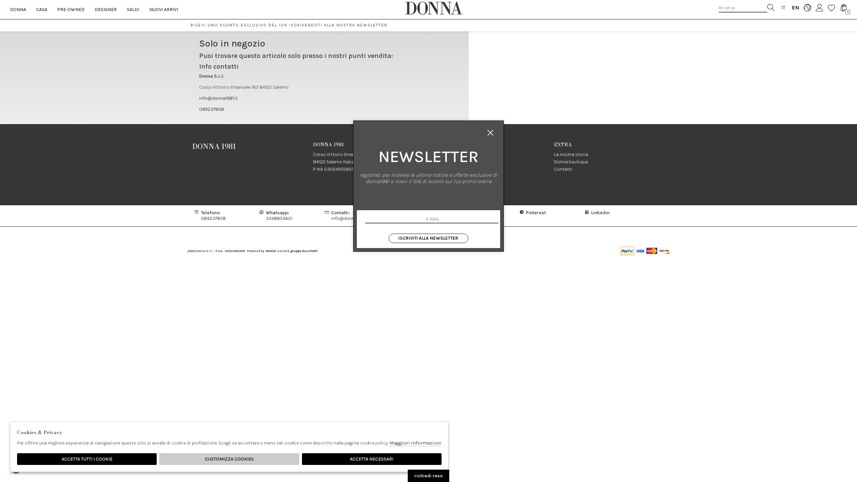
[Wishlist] (831, 7)
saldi (133, 9)
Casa (41, 9)
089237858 (211, 109)
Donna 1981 (214, 146)
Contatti (563, 169)
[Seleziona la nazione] (807, 7)
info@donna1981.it (218, 98)
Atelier (271, 251)
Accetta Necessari (371, 459)
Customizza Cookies (229, 459)
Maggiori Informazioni (415, 443)
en (795, 7)
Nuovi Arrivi (163, 9)
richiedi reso (428, 476)
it (783, 7)
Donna (18, 9)
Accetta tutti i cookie (87, 459)
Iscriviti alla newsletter (428, 238)
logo (433, 8)
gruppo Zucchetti (304, 251)
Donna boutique (571, 162)
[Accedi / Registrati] (819, 7)
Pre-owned (71, 9)
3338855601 (279, 215)
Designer (106, 9)
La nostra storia (571, 154)
